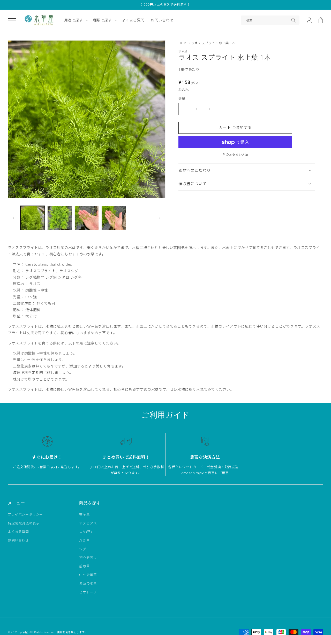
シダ (82, 549)
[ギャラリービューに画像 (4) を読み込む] (113, 218)
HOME (183, 43)
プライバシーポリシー (25, 514)
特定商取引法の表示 (23, 523)
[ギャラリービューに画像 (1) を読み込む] (32, 218)
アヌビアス (88, 523)
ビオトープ (87, 592)
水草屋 (24, 632)
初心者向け (88, 557)
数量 (181, 98)
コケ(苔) (85, 531)
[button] (12, 20)
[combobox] (270, 20)
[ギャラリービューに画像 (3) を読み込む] (86, 218)
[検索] (293, 20)
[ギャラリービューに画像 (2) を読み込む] (59, 218)
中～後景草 (88, 575)
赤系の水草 (88, 583)
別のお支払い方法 (235, 154)
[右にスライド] (160, 218)
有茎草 (84, 514)
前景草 (84, 566)
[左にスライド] (13, 218)
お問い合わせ (18, 540)
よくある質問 (18, 531)
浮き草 (84, 540)
